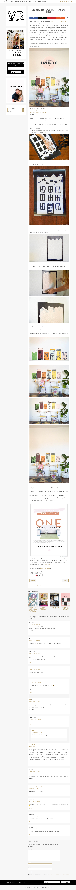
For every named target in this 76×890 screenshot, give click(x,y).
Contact (35, 1)
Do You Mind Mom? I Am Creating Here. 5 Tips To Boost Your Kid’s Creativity (32, 609)
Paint (48, 583)
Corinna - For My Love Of (35, 787)
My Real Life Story (19, 1)
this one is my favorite (45, 568)
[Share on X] (42, 18)
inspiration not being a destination (58, 21)
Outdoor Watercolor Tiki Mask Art (43, 608)
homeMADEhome (33, 744)
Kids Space (44, 583)
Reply (30, 633)
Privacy (44, 1)
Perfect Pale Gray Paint (54, 608)
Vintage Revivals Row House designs (37, 112)
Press (39, 1)
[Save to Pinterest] (51, 18)
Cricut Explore (39, 583)
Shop (30, 1)
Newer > (65, 580)
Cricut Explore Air (33, 110)
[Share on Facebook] (33, 18)
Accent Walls (37, 585)
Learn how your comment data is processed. (59, 874)
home (12, 1)
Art (32, 583)
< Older (33, 580)
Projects (44, 585)
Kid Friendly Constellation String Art (65, 608)
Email (29, 867)
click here (47, 564)
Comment (30, 849)
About (25, 1)
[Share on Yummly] (60, 18)
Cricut (34, 583)
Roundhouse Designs (46, 887)
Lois (30, 699)
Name (29, 862)
